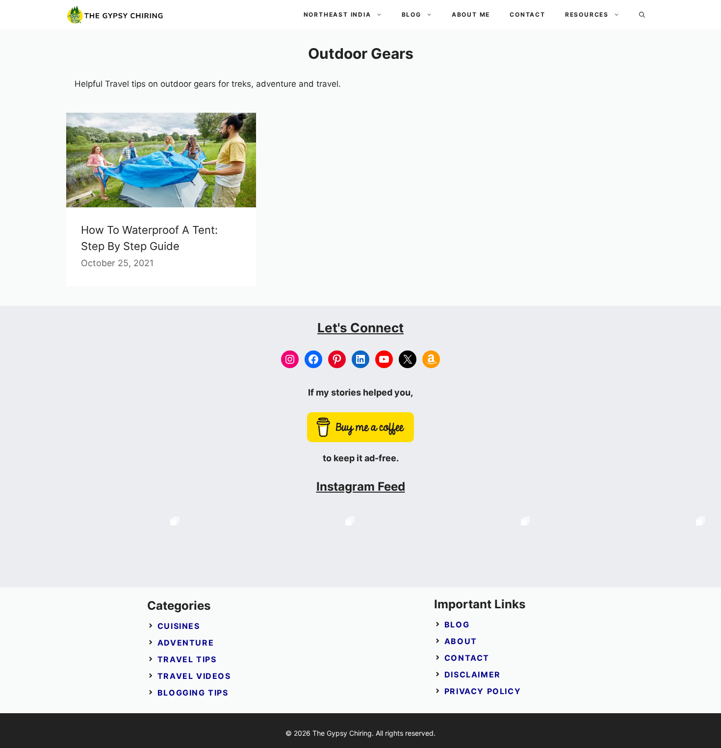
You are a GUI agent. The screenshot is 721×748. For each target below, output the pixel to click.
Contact (527, 14)
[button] (642, 14)
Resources (587, 14)
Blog (411, 14)
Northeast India (337, 14)
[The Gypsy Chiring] (115, 14)
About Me (471, 14)
